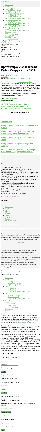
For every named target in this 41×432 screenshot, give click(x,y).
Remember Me (7, 368)
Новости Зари (25, 78)
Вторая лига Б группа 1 (16, 8)
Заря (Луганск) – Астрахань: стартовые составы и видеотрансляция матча (17, 133)
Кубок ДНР (12, 21)
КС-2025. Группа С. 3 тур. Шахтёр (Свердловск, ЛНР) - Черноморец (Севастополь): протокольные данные (16, 106)
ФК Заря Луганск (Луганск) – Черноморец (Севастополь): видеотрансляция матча (18, 151)
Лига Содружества (14, 10)
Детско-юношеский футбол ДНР (19, 18)
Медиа (7, 33)
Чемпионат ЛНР (13, 28)
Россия (7, 6)
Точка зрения (9, 40)
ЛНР (6, 20)
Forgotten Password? (7, 375)
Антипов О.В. (18, 171)
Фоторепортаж (13, 34)
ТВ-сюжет (11, 35)
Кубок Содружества (14, 12)
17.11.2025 (4, 77)
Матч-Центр (9, 5)
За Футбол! (13, 75)
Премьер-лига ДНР (14, 20)
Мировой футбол (10, 220)
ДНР (6, 13)
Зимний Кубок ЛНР (14, 27)
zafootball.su (26, 235)
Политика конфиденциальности (19, 241)
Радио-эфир (12, 32)
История (7, 42)
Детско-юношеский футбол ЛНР (19, 25)
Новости (7, 32)
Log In (17, 396)
